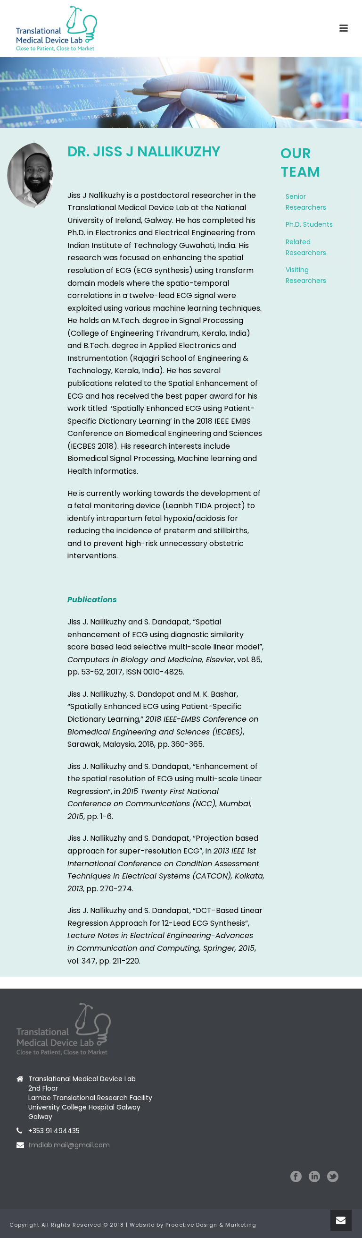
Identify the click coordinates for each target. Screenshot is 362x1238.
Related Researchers (306, 247)
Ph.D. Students (309, 224)
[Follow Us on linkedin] (314, 1177)
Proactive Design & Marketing (210, 1225)
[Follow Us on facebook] (296, 1177)
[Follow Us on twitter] (332, 1177)
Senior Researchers (306, 202)
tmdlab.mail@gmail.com (69, 1145)
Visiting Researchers (306, 275)
